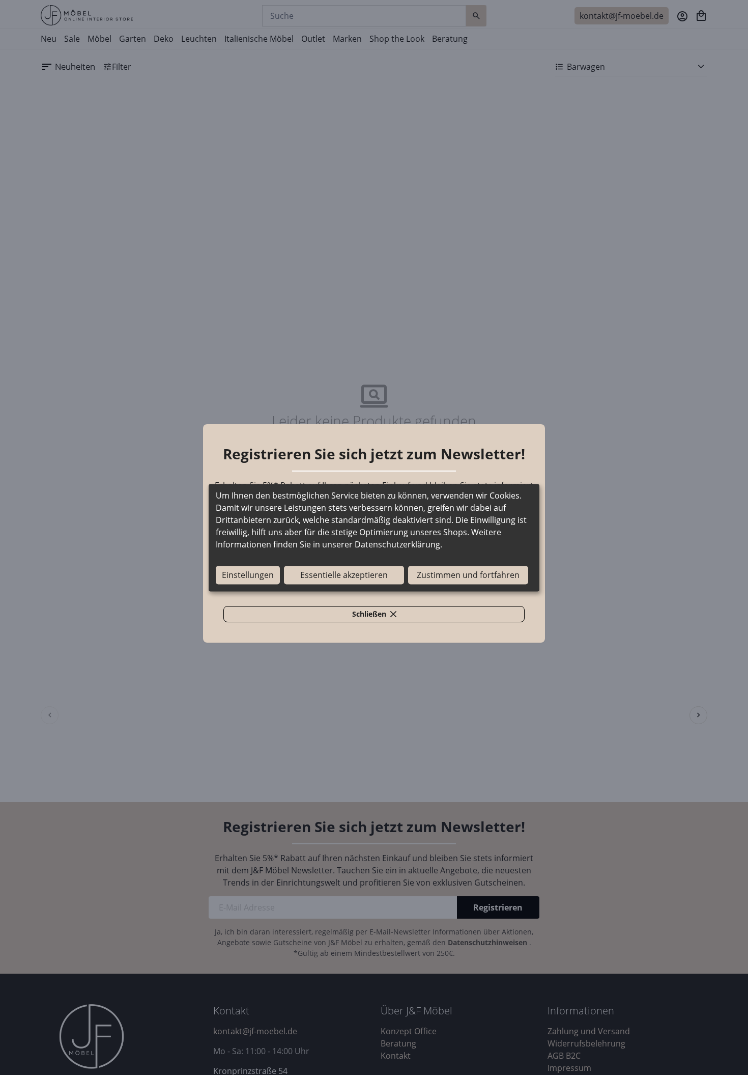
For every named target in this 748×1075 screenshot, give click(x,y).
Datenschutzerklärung (397, 544)
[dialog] (374, 537)
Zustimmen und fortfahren (468, 575)
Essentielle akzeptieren (344, 575)
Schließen (380, 615)
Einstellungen (248, 575)
